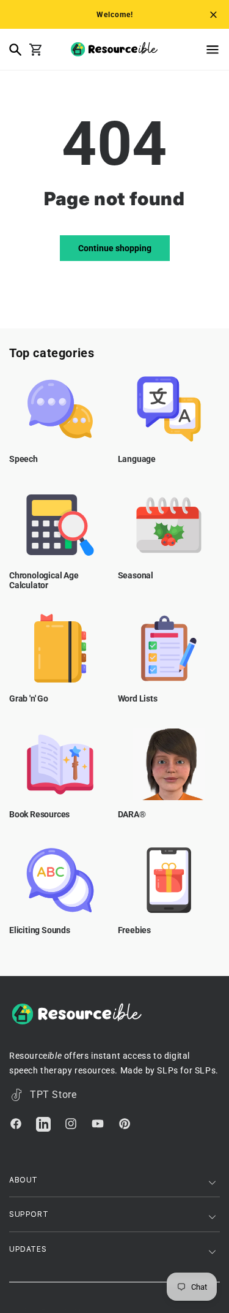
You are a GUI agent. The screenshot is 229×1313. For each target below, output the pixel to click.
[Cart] (39, 49)
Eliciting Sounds (39, 930)
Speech (23, 459)
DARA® (132, 814)
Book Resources (39, 814)
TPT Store (53, 1094)
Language (137, 459)
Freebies (134, 930)
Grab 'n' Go (28, 698)
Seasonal (135, 575)
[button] (194, 49)
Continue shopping (114, 248)
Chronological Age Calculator (44, 580)
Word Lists (138, 698)
